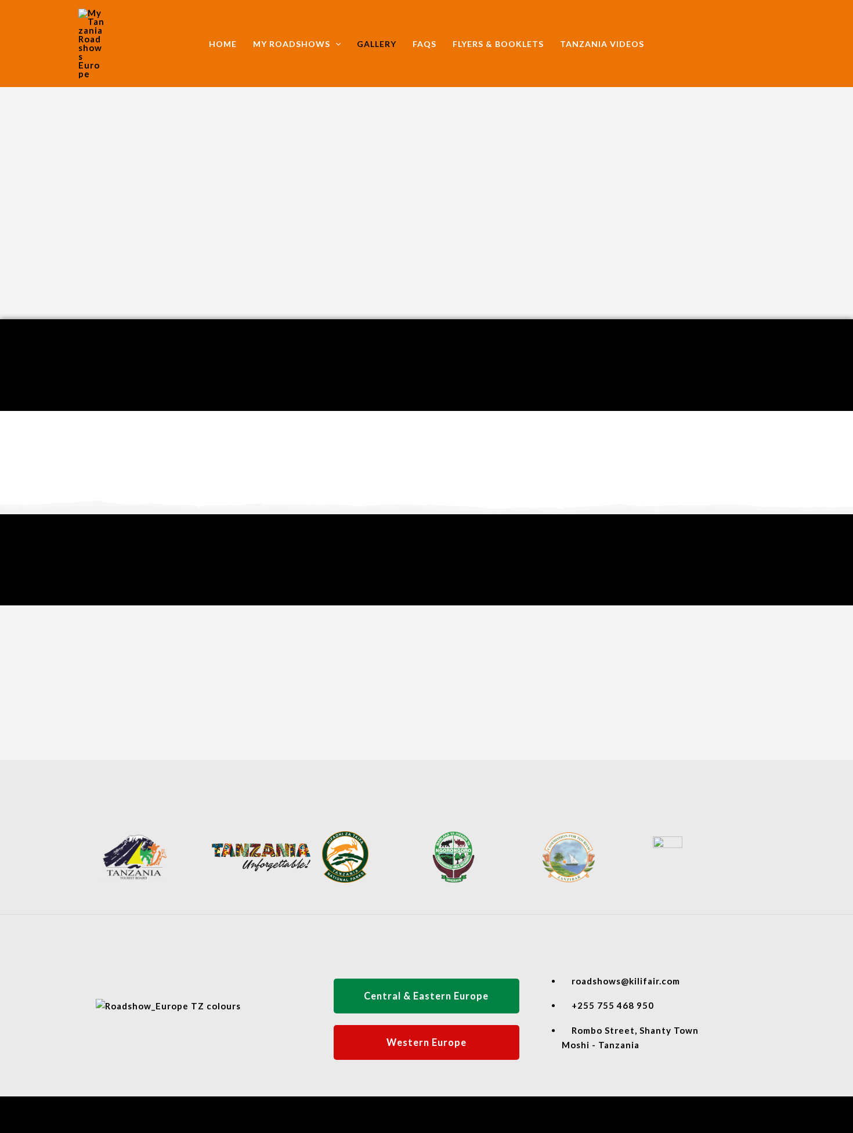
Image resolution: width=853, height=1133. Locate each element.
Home (223, 44)
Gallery (376, 44)
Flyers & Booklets (498, 44)
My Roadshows (291, 44)
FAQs (424, 44)
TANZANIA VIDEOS (602, 44)
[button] (335, 44)
